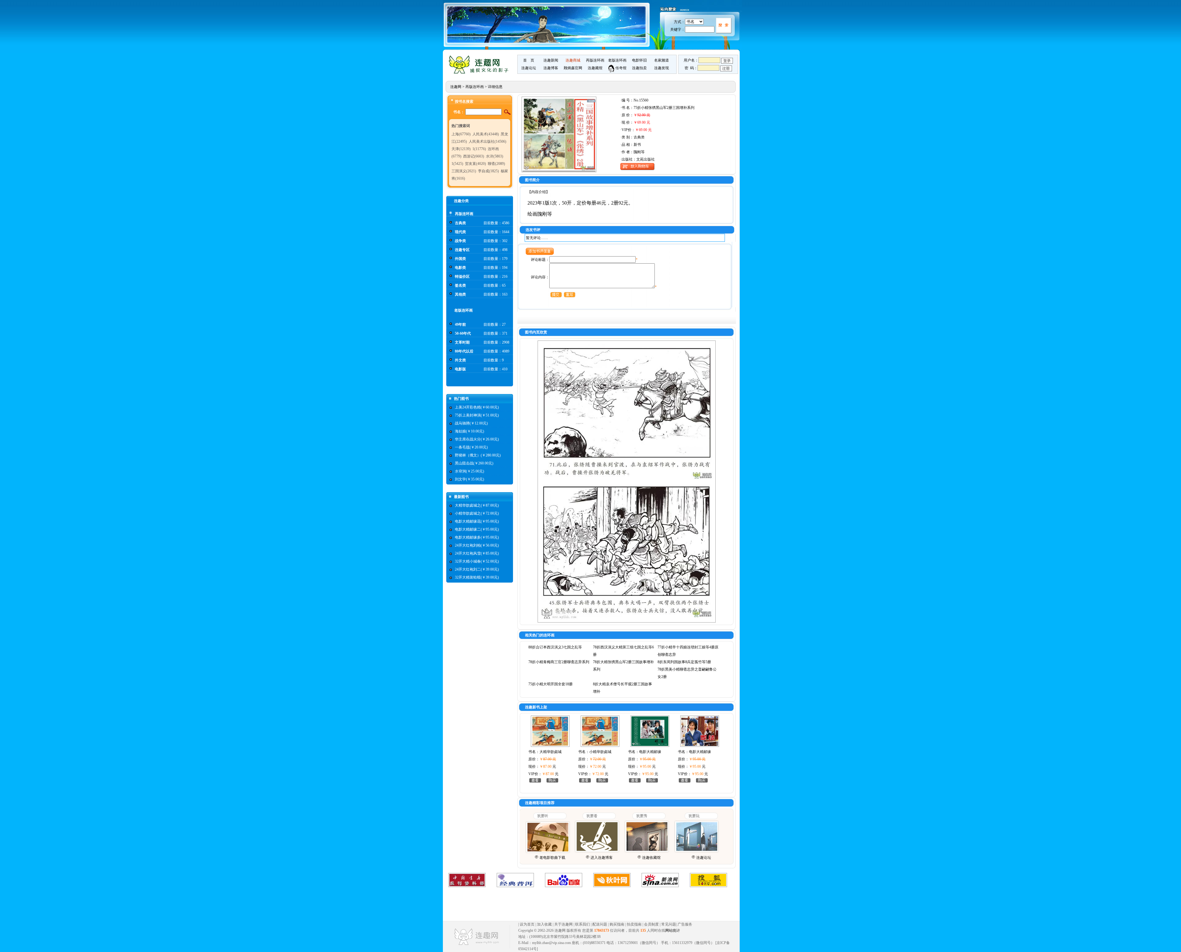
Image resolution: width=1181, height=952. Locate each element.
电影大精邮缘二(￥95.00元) (477, 529)
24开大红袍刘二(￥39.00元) (477, 569)
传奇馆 (620, 68)
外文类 (460, 360)
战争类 (460, 241)
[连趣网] (480, 73)
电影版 (460, 369)
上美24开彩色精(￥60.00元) (477, 407)
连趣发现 (661, 68)
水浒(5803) (494, 156)
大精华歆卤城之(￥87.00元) (477, 505)
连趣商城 (573, 60)
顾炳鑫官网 (573, 68)
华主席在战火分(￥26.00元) (477, 439)
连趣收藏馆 (651, 857)
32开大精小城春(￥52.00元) (477, 561)
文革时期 (462, 342)
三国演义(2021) (463, 171)
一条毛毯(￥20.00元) (471, 447)
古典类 (460, 223)
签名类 (460, 285)
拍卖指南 (634, 924)
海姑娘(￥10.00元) (469, 431)
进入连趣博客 (601, 857)
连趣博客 (550, 68)
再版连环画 (595, 60)
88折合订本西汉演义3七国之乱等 (555, 647)
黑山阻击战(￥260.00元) (474, 463)
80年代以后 (464, 351)
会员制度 (651, 924)
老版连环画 (617, 60)
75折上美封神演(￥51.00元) (477, 415)
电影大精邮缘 (650, 752)
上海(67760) (461, 134)
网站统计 (672, 930)
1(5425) (457, 163)
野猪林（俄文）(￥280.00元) (478, 455)
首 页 (528, 60)
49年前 (460, 324)
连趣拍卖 (639, 68)
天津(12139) (461, 149)
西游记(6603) (473, 156)
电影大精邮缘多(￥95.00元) (477, 537)
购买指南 (617, 924)
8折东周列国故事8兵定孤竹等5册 (684, 662)
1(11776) (479, 149)
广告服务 (685, 924)
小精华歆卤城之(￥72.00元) (477, 513)
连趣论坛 (528, 68)
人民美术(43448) (485, 134)
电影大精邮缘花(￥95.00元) (477, 521)
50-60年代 (463, 333)
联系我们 (582, 924)
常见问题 (668, 924)
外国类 (460, 259)
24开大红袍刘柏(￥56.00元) (477, 545)
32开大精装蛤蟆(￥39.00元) (477, 577)
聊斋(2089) (496, 163)
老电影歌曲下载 (552, 857)
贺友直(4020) (475, 163)
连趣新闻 (550, 60)
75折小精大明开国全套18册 (550, 684)
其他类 (460, 294)
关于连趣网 (563, 924)
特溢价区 (462, 276)
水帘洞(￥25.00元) (469, 471)
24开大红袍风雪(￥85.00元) (477, 553)
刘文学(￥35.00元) (469, 479)
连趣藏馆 (595, 68)
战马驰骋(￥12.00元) (471, 423)
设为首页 (527, 924)
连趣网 (455, 87)
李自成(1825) (488, 171)
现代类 (460, 232)
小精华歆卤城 (600, 752)
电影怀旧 (639, 60)
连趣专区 (462, 250)
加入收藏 (544, 924)
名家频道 (661, 60)
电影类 (460, 267)
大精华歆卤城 (550, 752)
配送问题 (599, 924)
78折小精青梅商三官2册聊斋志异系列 (558, 662)
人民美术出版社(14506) (487, 141)
